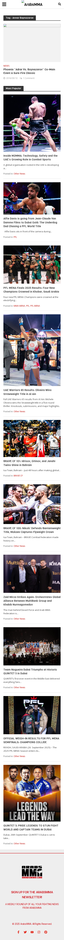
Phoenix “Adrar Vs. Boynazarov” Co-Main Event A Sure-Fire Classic (29, 71)
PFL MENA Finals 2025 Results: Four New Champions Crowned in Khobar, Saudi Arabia (31, 289)
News (6, 66)
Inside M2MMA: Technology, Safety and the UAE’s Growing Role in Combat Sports (30, 157)
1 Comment (28, 78)
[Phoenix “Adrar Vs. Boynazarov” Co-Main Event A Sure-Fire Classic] (32, 42)
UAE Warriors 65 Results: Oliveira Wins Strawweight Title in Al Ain (27, 392)
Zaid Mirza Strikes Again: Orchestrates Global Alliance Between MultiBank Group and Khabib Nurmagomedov (32, 601)
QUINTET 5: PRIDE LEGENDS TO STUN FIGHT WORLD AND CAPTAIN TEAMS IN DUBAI (30, 827)
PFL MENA (35, 305)
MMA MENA (19, 305)
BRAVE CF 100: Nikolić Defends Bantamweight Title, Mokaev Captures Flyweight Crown (32, 530)
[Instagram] (38, 932)
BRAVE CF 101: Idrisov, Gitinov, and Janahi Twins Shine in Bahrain (29, 463)
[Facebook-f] (18, 932)
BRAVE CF (18, 475)
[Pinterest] (45, 932)
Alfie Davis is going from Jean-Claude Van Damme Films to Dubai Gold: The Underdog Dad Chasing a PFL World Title (30, 222)
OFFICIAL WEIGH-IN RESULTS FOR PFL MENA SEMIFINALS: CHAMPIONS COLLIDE (31, 740)
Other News (19, 173)
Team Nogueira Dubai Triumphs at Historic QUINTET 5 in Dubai (30, 671)
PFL (15, 237)
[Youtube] (32, 932)
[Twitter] (25, 932)
